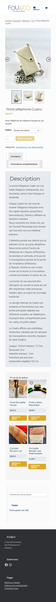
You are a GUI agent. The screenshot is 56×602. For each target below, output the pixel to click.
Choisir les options (35, 418)
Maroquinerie (37, 147)
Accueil (8, 21)
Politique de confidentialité (15, 585)
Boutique (17, 21)
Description (16, 156)
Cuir (32, 21)
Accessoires (21, 147)
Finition (8, 130)
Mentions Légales (12, 582)
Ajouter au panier (25, 138)
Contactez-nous (11, 588)
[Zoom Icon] (28, 58)
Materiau (26, 21)
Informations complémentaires (24, 164)
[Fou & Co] (19, 8)
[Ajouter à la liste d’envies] (12, 383)
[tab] (16, 156)
